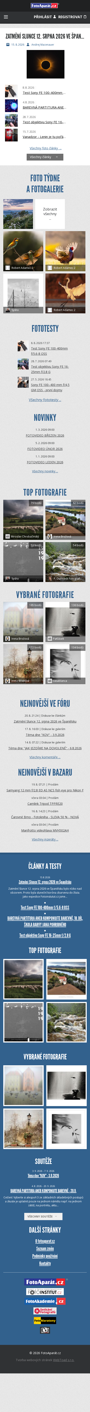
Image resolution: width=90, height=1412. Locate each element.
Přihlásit (43, 16)
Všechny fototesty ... (45, 399)
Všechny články (41, 157)
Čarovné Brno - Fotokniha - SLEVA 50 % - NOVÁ (45, 817)
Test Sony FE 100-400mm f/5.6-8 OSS (44, 92)
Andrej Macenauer (42, 44)
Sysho (15, 310)
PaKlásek (58, 639)
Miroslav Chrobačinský (25, 536)
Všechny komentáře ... (45, 757)
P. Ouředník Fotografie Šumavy (69, 578)
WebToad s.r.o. (63, 1360)
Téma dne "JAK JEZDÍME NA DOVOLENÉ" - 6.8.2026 (45, 748)
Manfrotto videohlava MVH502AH (45, 830)
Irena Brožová (62, 536)
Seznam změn (45, 1248)
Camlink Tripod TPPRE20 (45, 804)
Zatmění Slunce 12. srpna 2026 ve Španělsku (45, 721)
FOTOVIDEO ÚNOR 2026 (45, 449)
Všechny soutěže (41, 1216)
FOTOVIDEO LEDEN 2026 (45, 462)
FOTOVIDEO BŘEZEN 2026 (45, 435)
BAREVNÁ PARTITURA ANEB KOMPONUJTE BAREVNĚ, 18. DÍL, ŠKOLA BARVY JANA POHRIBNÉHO (44, 107)
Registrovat (70, 16)
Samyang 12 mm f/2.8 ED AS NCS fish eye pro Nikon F (45, 790)
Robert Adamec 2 (22, 268)
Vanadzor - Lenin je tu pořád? (44, 136)
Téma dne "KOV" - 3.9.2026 (45, 735)
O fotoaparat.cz (45, 1241)
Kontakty (45, 1263)
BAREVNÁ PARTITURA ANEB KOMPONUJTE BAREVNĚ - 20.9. (43, 1190)
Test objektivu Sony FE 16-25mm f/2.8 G (44, 122)
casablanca (60, 681)
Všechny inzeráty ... (45, 839)
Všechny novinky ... (45, 471)
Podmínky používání (45, 1256)
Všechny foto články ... (46, 148)
